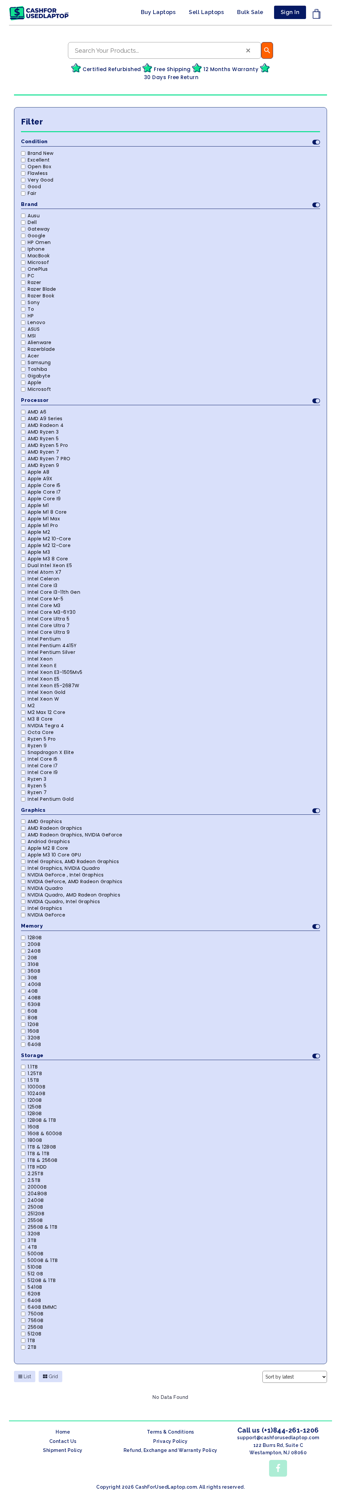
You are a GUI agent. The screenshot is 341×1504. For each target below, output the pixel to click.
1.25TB (35, 1073)
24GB (34, 951)
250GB (35, 1207)
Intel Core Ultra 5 (48, 618)
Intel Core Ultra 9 (49, 632)
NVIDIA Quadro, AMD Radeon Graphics (74, 895)
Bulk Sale (250, 12)
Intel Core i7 (43, 765)
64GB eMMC (42, 1307)
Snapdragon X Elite (51, 752)
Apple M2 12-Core (49, 545)
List (26, 1376)
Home (63, 1432)
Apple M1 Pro (43, 525)
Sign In (290, 12)
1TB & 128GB (42, 1147)
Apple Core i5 (44, 485)
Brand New (41, 153)
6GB (33, 1011)
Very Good (41, 180)
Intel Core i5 (43, 759)
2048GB (37, 1193)
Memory (32, 926)
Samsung (39, 362)
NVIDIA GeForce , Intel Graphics (66, 874)
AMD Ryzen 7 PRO (49, 458)
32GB (34, 1037)
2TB (32, 1347)
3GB (32, 977)
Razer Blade (42, 289)
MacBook (39, 255)
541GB (35, 1287)
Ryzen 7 (37, 792)
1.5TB (33, 1080)
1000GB (36, 1086)
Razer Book (41, 295)
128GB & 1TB (42, 1120)
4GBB (34, 997)
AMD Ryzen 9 (43, 465)
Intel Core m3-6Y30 (52, 612)
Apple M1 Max (44, 518)
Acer (33, 355)
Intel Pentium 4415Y (52, 645)
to (31, 309)
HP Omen (39, 242)
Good (34, 186)
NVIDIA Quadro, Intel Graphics (64, 901)
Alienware (40, 342)
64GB (34, 1044)
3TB (32, 1240)
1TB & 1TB (39, 1153)
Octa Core (41, 732)
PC (31, 275)
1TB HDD (37, 1167)
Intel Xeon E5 (44, 679)
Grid (52, 1376)
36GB (34, 971)
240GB (36, 1200)
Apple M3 (39, 552)
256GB (35, 1327)
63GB (34, 1004)
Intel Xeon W (43, 699)
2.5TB (34, 1180)
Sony (34, 302)
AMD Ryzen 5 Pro (48, 445)
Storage (32, 1055)
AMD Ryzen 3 (43, 432)
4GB (33, 991)
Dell (32, 222)
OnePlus (38, 269)
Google (36, 235)
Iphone (36, 249)
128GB (35, 937)
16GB (33, 1031)
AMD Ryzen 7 (43, 452)
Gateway (39, 229)
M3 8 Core (40, 719)
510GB (35, 1267)
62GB (34, 1293)
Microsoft (39, 389)
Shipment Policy (63, 1450)
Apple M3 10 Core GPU (54, 854)
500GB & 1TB (43, 1260)
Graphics (33, 810)
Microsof (38, 262)
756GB (36, 1320)
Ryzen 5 (37, 785)
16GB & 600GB (45, 1133)
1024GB (36, 1093)
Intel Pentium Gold (51, 799)
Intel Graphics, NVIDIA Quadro (64, 868)
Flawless (38, 173)
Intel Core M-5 (45, 598)
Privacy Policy (170, 1441)
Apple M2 (39, 532)
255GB (35, 1220)
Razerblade (41, 349)
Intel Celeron (44, 578)
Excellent (39, 160)
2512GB (36, 1213)
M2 (31, 705)
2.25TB (35, 1173)
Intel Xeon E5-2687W (54, 685)
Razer (34, 282)
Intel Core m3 (44, 605)
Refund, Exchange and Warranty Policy (170, 1450)
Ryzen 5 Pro (42, 739)
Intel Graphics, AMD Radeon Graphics (73, 861)
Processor (35, 400)
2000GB (37, 1187)
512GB (35, 1333)
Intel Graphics (45, 908)
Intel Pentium (44, 639)
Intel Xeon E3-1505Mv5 (55, 672)
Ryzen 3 (37, 779)
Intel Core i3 (43, 585)
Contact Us (63, 1441)
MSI (32, 335)
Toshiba (37, 369)
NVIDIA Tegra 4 (46, 725)
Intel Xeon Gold (47, 692)
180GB (35, 1140)
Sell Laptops (206, 12)
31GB (33, 964)
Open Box (39, 166)
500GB (36, 1253)
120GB (35, 1100)
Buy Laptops (158, 12)
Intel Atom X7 (45, 572)
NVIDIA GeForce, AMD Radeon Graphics (75, 881)
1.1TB (33, 1066)
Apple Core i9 (44, 498)
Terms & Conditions (170, 1432)
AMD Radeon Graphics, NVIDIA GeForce (75, 834)
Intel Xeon (40, 659)
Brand (29, 204)
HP (31, 315)
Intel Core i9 (43, 772)
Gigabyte (39, 375)
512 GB (35, 1273)
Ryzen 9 (37, 745)
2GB (32, 957)
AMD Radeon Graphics (55, 828)
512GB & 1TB (42, 1280)
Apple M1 (38, 505)
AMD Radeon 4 (46, 425)
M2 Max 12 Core (46, 712)
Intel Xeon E (42, 665)
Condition (34, 142)
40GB (34, 984)
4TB (32, 1247)
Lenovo (36, 322)
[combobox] (164, 50)
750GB (36, 1313)
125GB (35, 1106)
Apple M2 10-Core (49, 538)
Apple (35, 382)
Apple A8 (38, 472)
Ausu (34, 215)
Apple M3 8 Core (48, 558)
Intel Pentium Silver (51, 652)
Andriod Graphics (49, 841)
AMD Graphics (45, 821)
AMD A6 (37, 412)
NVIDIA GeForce (46, 915)
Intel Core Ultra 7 (49, 625)
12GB (33, 1024)
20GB (34, 944)
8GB (33, 1017)
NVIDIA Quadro (45, 888)
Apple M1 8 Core (47, 512)
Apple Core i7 (44, 492)
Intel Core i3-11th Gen (54, 592)
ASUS (34, 329)
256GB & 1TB (43, 1227)
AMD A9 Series (45, 418)
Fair (32, 193)
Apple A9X (40, 478)
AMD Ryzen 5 (43, 438)
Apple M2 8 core (48, 848)
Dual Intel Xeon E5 (50, 565)
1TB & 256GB (43, 1160)
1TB (31, 1340)
